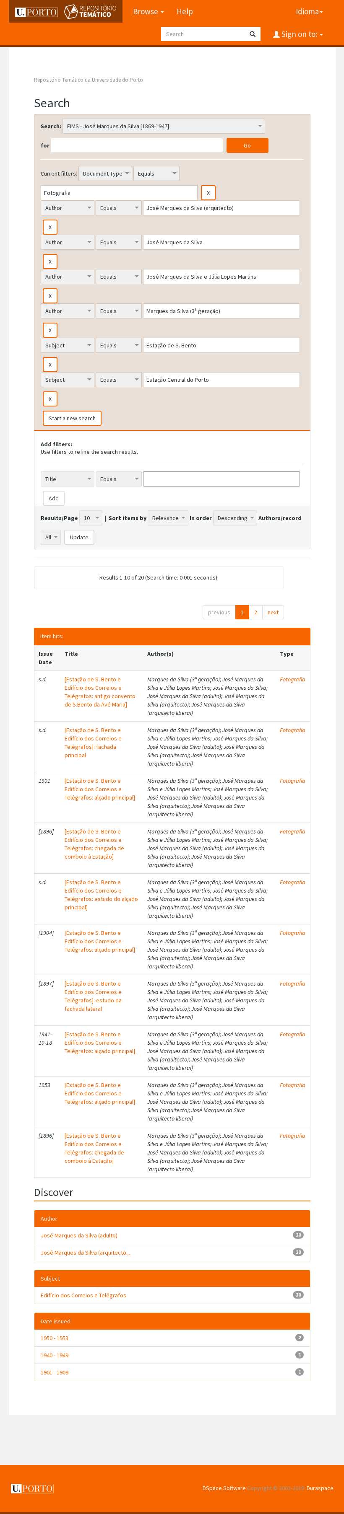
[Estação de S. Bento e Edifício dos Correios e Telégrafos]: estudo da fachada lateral (93, 996)
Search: (51, 126)
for (45, 145)
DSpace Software (224, 1488)
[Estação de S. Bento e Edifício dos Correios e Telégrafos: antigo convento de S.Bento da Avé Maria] (100, 691)
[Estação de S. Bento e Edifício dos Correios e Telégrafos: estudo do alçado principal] (101, 894)
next (273, 612)
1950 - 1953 (54, 1338)
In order (201, 518)
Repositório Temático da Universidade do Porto (88, 79)
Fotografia (292, 679)
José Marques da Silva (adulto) (79, 1235)
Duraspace (320, 1488)
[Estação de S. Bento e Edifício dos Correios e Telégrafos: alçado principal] (100, 789)
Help (185, 11)
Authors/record (280, 518)
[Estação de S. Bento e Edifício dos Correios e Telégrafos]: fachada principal (93, 742)
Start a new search (72, 418)
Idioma (307, 11)
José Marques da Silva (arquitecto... (85, 1252)
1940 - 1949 (54, 1355)
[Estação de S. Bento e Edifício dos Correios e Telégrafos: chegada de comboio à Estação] (94, 844)
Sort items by (127, 518)
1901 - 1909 (54, 1372)
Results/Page (59, 518)
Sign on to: (299, 34)
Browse (146, 11)
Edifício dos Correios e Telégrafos (83, 1295)
